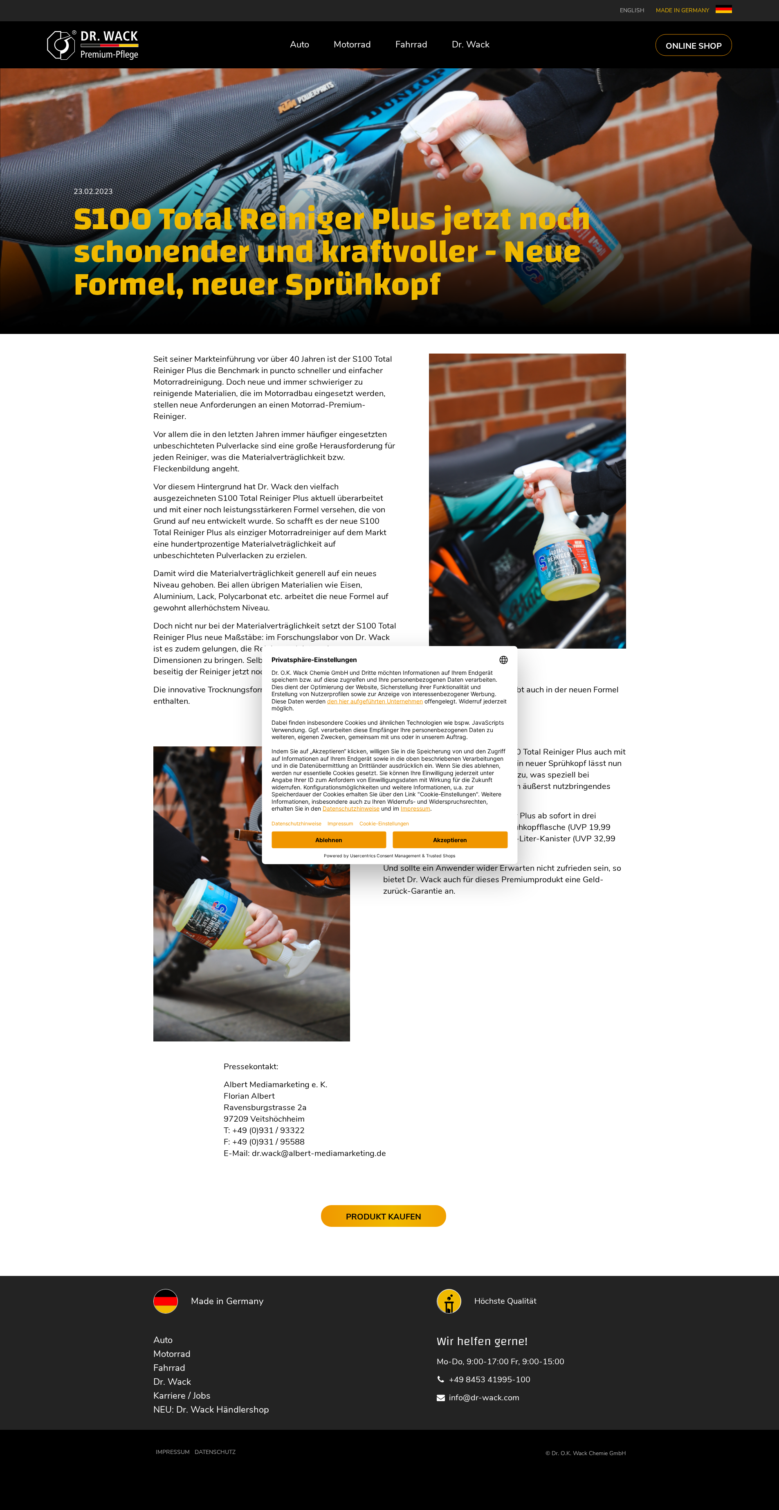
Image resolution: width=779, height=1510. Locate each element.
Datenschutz (215, 1452)
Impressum (173, 1452)
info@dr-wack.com (484, 1397)
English (632, 11)
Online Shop (694, 45)
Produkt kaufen (383, 1216)
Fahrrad (411, 44)
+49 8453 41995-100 (489, 1379)
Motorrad (352, 44)
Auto (299, 44)
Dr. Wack (470, 44)
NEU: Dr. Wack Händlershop (211, 1410)
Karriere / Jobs (182, 1396)
